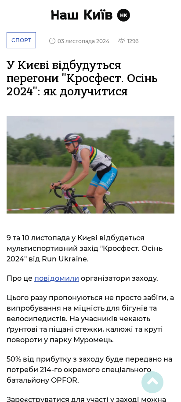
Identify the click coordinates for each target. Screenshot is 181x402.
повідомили (56, 278)
